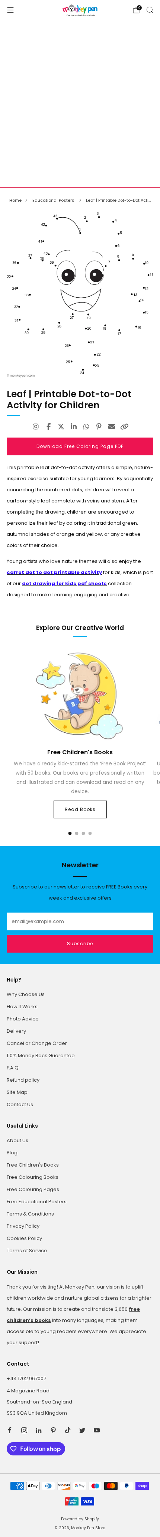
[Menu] (10, 10)
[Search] (149, 9)
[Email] (112, 427)
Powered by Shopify (80, 1519)
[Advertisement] (80, 103)
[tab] (70, 833)
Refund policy (23, 1080)
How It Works (22, 1006)
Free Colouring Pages (33, 1189)
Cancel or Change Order (37, 1043)
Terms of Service (27, 1250)
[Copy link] (124, 427)
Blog (12, 1152)
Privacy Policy (23, 1226)
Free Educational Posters (37, 1201)
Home (15, 200)
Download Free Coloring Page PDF (80, 446)
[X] (61, 427)
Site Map (17, 1092)
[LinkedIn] (74, 427)
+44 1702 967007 (26, 1378)
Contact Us (20, 1104)
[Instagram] (36, 427)
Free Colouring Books (32, 1177)
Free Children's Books (33, 1164)
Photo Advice (23, 1018)
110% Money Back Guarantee (41, 1055)
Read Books (80, 809)
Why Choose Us (26, 994)
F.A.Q (13, 1067)
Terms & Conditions (30, 1213)
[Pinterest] (99, 427)
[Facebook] (48, 427)
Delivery (16, 1031)
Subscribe (80, 943)
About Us (17, 1140)
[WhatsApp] (86, 427)
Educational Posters (54, 200)
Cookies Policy (24, 1238)
